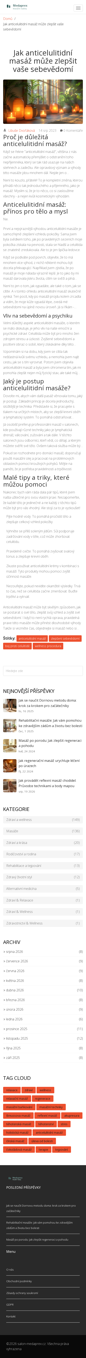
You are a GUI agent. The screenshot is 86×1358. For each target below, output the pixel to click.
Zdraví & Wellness (43, 911)
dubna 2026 (14, 990)
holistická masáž (17, 1132)
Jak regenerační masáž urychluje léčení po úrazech (49, 763)
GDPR (10, 1304)
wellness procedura (48, 646)
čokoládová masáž (19, 1149)
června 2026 (14, 971)
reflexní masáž (47, 1116)
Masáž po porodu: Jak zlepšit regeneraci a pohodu (50, 743)
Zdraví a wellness (43, 819)
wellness (45, 1090)
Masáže (43, 831)
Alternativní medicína (43, 888)
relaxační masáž (17, 1099)
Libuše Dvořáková (21, 130)
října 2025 (13, 1048)
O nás (10, 1269)
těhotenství (46, 1124)
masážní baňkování (19, 1107)
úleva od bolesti (42, 1141)
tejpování (61, 1149)
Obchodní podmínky (19, 1281)
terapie (43, 1149)
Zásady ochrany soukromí (22, 1293)
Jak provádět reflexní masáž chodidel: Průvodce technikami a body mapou (47, 783)
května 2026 (14, 980)
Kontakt (10, 1316)
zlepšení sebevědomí (65, 638)
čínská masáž (15, 1141)
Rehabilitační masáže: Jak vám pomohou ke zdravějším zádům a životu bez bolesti (50, 723)
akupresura (71, 1116)
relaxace (12, 1090)
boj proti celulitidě (17, 646)
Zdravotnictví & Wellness (43, 923)
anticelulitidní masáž (32, 638)
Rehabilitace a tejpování (43, 865)
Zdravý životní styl (43, 877)
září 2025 (12, 1057)
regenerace (42, 1099)
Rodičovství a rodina (43, 854)
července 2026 (16, 961)
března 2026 (15, 1000)
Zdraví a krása (43, 842)
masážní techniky (51, 1107)
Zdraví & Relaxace (43, 900)
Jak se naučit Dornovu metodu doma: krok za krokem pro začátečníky (47, 703)
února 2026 (14, 1009)
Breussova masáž (18, 1116)
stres (64, 1124)
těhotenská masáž (18, 1124)
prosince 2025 (16, 1029)
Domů (7, 18)
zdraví (29, 1090)
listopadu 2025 (16, 1038)
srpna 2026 (14, 951)
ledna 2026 (14, 1019)
